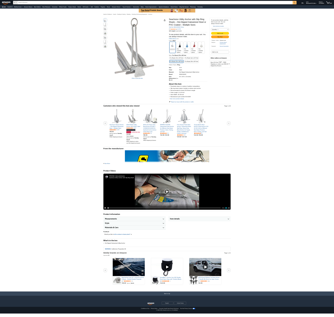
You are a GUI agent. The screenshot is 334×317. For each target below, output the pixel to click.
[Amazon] (6, 2)
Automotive (136, 7)
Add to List (215, 52)
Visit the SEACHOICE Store (176, 27)
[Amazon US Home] (151, 304)
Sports (114, 14)
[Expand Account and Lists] (316, 3)
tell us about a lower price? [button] (122, 234)
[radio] (105, 20)
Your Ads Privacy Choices (186, 308)
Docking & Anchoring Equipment (139, 14)
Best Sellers (37, 7)
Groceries (54, 7)
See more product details (177, 98)
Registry (103, 7)
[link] (117, 126)
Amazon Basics (28, 7)
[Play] (104, 208)
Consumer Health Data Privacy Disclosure (169, 308)
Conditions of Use (145, 308)
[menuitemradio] (226, 208)
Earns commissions (120, 176)
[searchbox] (155, 2)
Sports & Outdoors (164, 7)
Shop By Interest (183, 7)
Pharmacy (193, 7)
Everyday (200, 7)
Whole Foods (62, 7)
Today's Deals (72, 7)
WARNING (108, 249)
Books (79, 7)
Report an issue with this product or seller (182, 102)
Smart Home (174, 7)
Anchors (150, 14)
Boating (128, 14)
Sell (92, 7)
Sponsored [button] (105, 255)
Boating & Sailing (121, 14)
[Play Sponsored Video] (167, 267)
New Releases (46, 7)
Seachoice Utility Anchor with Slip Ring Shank (121, 177)
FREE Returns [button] (173, 38)
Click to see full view (137, 78)
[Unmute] (229, 208)
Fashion (96, 7)
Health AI (9, 7)
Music (108, 7)
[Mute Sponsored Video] (142, 274)
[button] (3, 7)
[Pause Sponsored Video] (142, 270)
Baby (142, 7)
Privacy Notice (154, 308)
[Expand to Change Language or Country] (171, 303)
